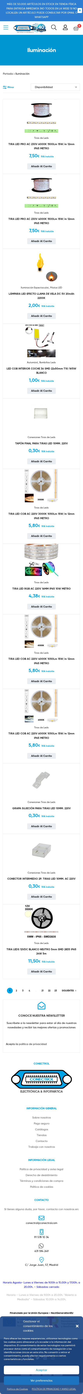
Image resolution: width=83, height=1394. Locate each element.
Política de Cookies (17, 1388)
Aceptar (41, 1370)
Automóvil (32, 362)
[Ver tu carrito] (76, 28)
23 (55, 990)
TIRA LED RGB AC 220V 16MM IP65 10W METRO (41, 588)
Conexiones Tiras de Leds (41, 437)
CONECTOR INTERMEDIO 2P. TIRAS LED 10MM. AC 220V (41, 878)
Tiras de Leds (41, 137)
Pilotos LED (56, 287)
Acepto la (26, 1044)
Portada (8, 73)
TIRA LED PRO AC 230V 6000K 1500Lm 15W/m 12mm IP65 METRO (41, 146)
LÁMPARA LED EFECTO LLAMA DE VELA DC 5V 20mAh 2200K (41, 296)
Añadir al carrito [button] (41, 166)
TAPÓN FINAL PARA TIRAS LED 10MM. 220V (41, 443)
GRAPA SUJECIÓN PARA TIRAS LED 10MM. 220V (41, 808)
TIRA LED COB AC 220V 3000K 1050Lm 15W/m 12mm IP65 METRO (41, 516)
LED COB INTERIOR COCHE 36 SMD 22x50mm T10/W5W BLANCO (41, 371)
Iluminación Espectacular (35, 287)
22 (49, 990)
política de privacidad (33, 1044)
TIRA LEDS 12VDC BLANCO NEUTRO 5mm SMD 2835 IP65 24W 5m (41, 951)
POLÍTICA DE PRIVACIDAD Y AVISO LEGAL (54, 1388)
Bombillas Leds (47, 362)
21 (43, 990)
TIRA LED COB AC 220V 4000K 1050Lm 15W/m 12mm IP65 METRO (41, 661)
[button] (77, 1326)
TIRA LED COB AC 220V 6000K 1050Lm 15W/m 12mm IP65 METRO (41, 736)
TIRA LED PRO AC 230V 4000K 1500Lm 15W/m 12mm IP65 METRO (41, 221)
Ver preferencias (41, 1380)
